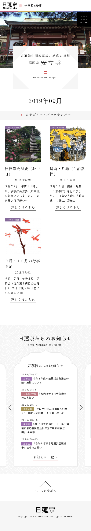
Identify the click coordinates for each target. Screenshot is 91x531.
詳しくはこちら (23, 207)
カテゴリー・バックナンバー (48, 114)
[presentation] (9, 407)
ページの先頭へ (45, 490)
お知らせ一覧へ (45, 457)
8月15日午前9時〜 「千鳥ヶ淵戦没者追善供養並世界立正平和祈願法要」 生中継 (45, 428)
